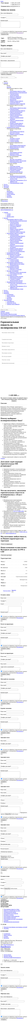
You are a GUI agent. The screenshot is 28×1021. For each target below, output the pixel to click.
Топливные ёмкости (15, 98)
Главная (6, 83)
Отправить (3, 619)
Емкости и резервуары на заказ (12, 910)
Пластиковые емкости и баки (17, 91)
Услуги (5, 184)
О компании (10, 192)
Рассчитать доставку (6, 555)
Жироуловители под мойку (17, 147)
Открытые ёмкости (15, 102)
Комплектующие (14, 153)
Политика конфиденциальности (12, 957)
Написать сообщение (6, 74)
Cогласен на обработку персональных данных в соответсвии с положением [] (14, 32)
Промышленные (14, 148)
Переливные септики (15, 169)
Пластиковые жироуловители (18, 145)
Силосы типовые (14, 141)
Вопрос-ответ (10, 216)
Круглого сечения (14, 133)
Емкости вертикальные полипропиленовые (16, 112)
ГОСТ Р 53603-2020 (18, 511)
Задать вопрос (7, 954)
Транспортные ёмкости (16, 124)
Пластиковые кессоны (16, 162)
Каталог (9, 87)
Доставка (6, 187)
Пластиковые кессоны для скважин (13, 919)
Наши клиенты (11, 194)
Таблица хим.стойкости (13, 304)
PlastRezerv (6, 946)
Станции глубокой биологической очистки (16, 171)
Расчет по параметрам (6, 544)
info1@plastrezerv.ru (11, 533)
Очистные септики (15, 166)
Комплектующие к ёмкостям (17, 103)
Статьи (9, 213)
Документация (8, 300)
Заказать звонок (8, 956)
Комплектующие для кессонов (18, 160)
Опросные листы (11, 303)
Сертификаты (10, 301)
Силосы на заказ (14, 140)
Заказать (14, 400)
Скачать (3, 458)
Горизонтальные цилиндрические (14, 94)
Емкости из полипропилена (17, 126)
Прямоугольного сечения (16, 134)
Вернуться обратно (7, 590)
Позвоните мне (4, 34)
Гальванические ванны (13, 127)
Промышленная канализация (17, 176)
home (2, 1)
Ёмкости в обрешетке (15, 96)
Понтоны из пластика (16, 155)
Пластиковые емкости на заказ (18, 108)
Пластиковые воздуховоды (17, 131)
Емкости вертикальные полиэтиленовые (16, 115)
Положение (20, 32)
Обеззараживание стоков (16, 183)
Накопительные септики (16, 167)
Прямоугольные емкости (16, 101)
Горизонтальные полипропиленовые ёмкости (17, 110)
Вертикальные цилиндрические (18, 92)
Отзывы (9, 195)
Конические (13, 99)
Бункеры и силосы (15, 138)
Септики (6, 920)
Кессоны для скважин (16, 159)
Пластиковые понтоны (16, 152)
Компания (9, 191)
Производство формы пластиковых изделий (15, 927)
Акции (8, 215)
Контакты (6, 185)
